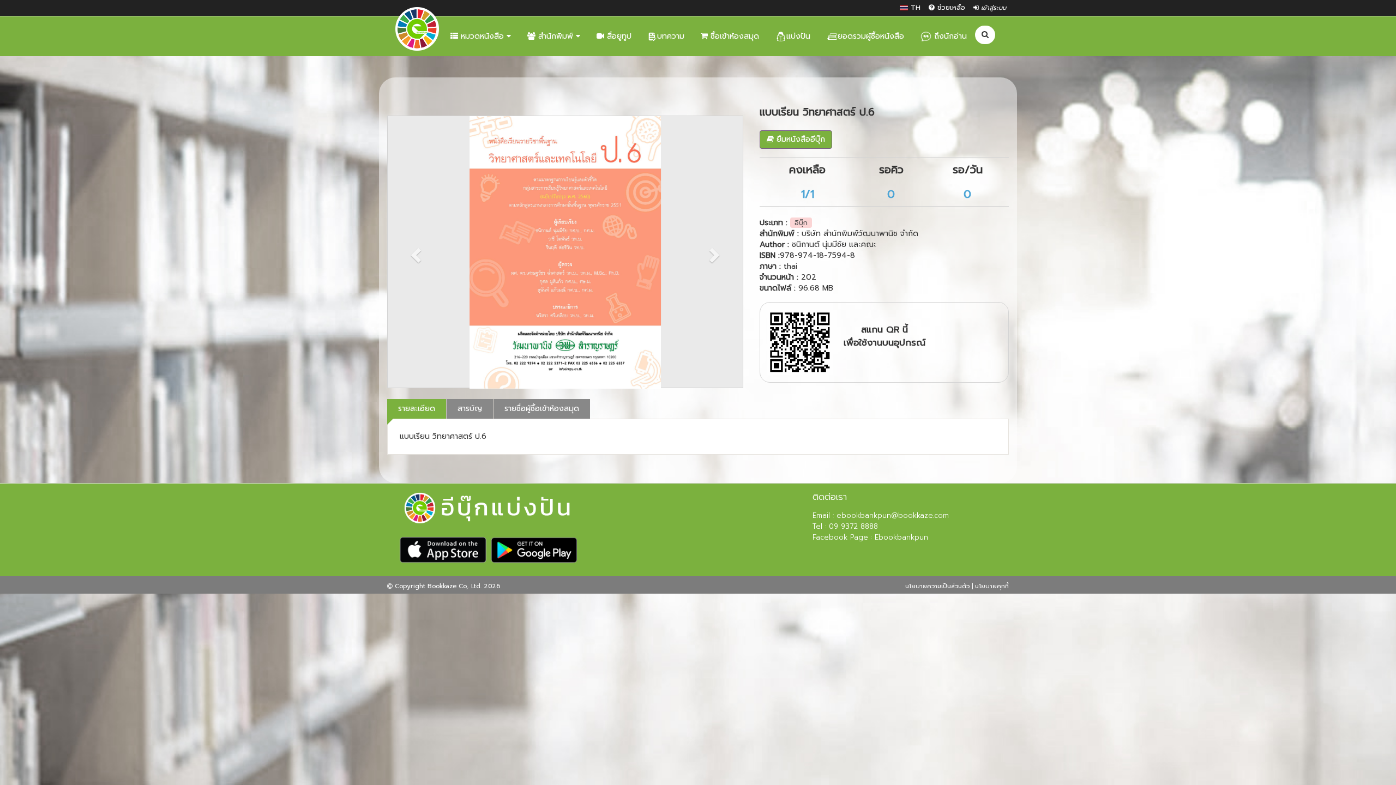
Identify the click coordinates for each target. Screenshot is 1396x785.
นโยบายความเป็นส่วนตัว (937, 586)
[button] (414, 252)
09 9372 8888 (852, 526)
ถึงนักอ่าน (949, 36)
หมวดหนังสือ (482, 36)
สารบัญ (470, 408)
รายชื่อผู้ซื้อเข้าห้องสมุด (541, 408)
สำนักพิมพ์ (555, 36)
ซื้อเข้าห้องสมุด (733, 36)
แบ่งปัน (798, 36)
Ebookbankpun (900, 537)
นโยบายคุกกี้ (992, 586)
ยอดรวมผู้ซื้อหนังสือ (871, 36)
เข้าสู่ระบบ (992, 8)
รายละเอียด (416, 408)
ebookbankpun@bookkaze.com (893, 515)
